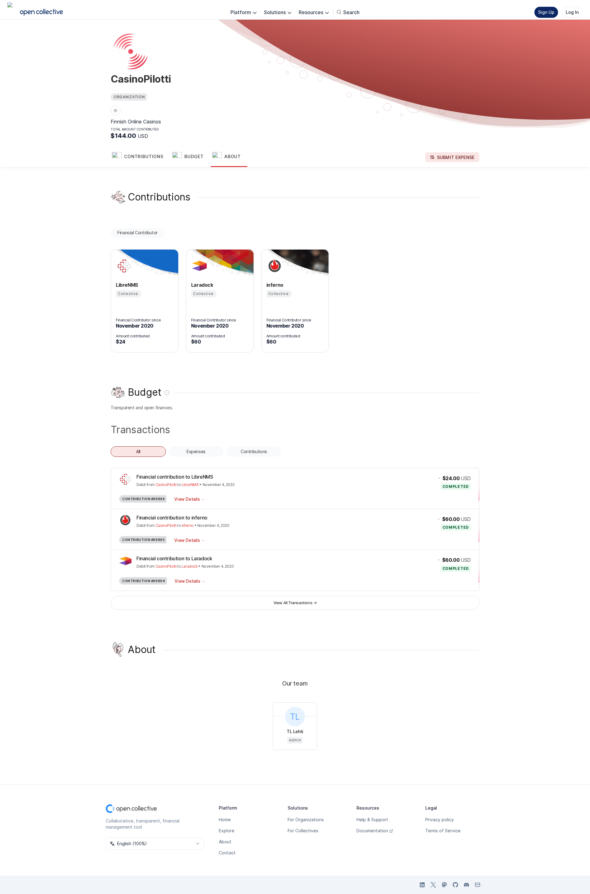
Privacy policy (439, 819)
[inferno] (273, 265)
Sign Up (546, 12)
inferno (188, 525)
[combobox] (155, 844)
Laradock (190, 566)
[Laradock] (198, 265)
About (225, 841)
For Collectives (303, 830)
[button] (141, 157)
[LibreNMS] (123, 265)
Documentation (372, 830)
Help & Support (372, 819)
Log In (572, 12)
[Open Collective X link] (433, 884)
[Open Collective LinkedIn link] (422, 884)
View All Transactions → (295, 602)
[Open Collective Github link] (455, 884)
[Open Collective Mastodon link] (444, 884)
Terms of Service (443, 830)
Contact (227, 852)
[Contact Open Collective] (477, 884)
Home (225, 819)
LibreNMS (190, 484)
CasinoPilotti (166, 484)
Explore (226, 830)
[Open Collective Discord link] (466, 884)
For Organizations (306, 819)
